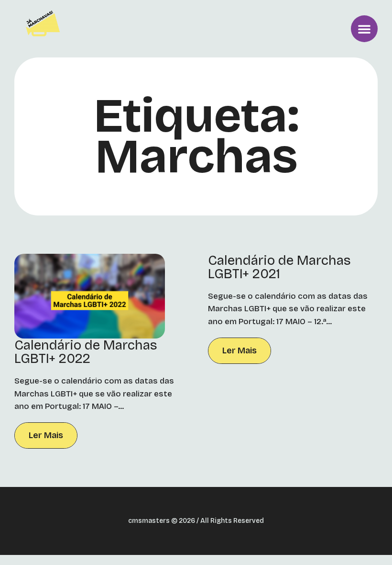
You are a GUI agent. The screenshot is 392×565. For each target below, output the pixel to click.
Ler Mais (46, 435)
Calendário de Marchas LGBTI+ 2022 (85, 352)
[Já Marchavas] (44, 28)
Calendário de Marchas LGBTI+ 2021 (279, 267)
